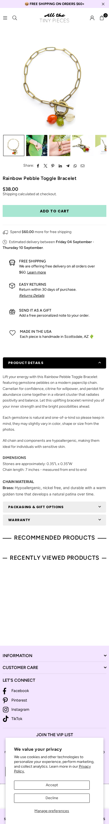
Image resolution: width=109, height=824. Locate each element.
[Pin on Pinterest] (53, 166)
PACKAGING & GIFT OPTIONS (35, 506)
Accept (52, 785)
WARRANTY (19, 519)
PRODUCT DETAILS (25, 362)
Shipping (10, 194)
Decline (52, 798)
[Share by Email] (83, 166)
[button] (101, 18)
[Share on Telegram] (68, 166)
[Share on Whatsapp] (75, 166)
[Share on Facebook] (38, 166)
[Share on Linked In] (60, 166)
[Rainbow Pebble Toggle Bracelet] (13, 145)
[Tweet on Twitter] (46, 166)
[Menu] (5, 18)
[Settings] (92, 18)
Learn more (36, 272)
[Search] (14, 18)
